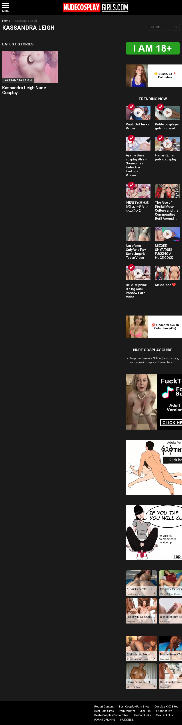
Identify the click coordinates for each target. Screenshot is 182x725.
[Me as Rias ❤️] (167, 273)
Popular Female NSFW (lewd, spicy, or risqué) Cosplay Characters (154, 360)
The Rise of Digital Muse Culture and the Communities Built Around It (166, 210)
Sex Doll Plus (164, 715)
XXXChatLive (164, 711)
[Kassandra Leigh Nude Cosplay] (30, 67)
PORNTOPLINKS (104, 719)
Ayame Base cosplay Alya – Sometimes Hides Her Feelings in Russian (136, 165)
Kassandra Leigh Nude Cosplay (24, 90)
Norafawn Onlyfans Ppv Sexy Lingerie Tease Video (136, 252)
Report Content (104, 706)
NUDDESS (127, 719)
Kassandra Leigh (18, 80)
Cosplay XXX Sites (166, 706)
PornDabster (127, 711)
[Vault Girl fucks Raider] (138, 113)
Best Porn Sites (104, 711)
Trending (131, 106)
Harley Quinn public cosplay (165, 157)
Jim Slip (145, 711)
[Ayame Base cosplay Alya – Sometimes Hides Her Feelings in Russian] (138, 144)
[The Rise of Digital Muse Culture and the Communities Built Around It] (167, 191)
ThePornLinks (142, 715)
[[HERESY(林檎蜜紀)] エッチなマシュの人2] (138, 191)
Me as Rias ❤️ (165, 285)
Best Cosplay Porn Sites (134, 706)
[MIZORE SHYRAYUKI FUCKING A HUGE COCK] (167, 234)
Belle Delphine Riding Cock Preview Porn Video (136, 291)
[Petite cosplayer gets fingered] (167, 113)
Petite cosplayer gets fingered (167, 126)
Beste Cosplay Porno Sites (111, 715)
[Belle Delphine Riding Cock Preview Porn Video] (138, 273)
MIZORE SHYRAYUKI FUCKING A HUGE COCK (164, 252)
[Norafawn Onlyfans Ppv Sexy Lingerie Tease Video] (138, 234)
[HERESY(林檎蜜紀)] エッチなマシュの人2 (137, 206)
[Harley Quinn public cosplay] (167, 144)
